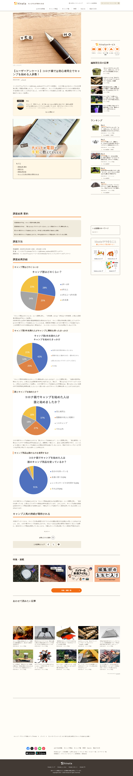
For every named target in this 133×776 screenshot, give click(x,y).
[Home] (29, 3)
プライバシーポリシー (67, 753)
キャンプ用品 (53, 8)
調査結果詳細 (22, 172)
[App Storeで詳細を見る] (30, 753)
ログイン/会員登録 (92, 3)
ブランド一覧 (83, 751)
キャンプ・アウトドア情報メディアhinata (25, 736)
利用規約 (56, 753)
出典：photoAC (17, 65)
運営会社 (84, 753)
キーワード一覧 (102, 751)
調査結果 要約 (22, 167)
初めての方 (93, 8)
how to (83, 8)
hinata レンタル (62, 767)
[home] (66, 763)
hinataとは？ (57, 751)
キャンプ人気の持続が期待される (28, 174)
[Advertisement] (29, 195)
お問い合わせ (73, 751)
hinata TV (82, 767)
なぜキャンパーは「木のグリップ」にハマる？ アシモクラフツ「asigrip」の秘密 (111, 79)
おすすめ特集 (40, 8)
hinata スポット (73, 767)
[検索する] (118, 3)
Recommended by (112, 673)
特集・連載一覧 (66, 590)
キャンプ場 (65, 8)
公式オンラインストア (77, 3)
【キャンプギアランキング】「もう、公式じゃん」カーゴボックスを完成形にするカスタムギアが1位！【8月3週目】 (111, 70)
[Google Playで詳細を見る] (41, 753)
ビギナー (47, 531)
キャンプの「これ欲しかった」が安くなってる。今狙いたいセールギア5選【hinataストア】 (111, 98)
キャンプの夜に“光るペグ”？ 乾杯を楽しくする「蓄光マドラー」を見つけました (111, 107)
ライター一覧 (92, 751)
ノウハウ (23, 80)
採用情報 (77, 753)
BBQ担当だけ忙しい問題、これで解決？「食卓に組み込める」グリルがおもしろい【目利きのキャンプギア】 (111, 88)
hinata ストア (51, 767)
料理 (75, 8)
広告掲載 (65, 751)
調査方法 (20, 169)
